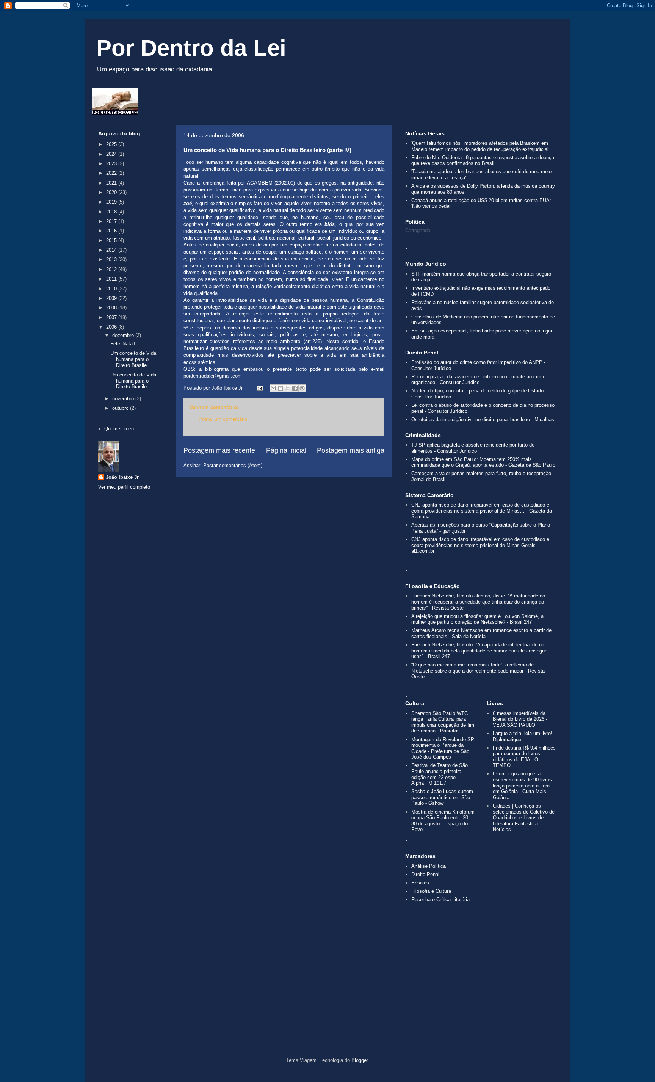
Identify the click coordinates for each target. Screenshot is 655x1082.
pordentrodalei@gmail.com (212, 376)
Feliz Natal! (122, 344)
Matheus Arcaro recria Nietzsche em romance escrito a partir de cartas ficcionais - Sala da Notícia (481, 633)
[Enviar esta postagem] (259, 388)
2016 (112, 231)
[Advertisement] (327, 993)
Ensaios (420, 883)
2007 (112, 317)
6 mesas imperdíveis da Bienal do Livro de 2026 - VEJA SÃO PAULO (520, 719)
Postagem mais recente (219, 450)
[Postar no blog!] (280, 388)
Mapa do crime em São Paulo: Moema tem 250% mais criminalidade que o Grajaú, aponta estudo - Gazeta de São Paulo (483, 462)
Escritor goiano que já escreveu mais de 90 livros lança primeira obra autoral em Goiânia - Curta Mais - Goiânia (522, 785)
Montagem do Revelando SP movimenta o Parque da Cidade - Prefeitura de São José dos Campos (442, 748)
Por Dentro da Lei (191, 48)
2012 (112, 269)
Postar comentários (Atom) (232, 465)
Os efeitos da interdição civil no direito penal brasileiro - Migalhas (482, 419)
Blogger (359, 1060)
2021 (112, 183)
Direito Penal (425, 874)
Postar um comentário (223, 419)
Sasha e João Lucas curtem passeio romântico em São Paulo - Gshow (442, 797)
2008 (112, 307)
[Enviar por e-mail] (273, 388)
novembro (123, 398)
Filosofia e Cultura (431, 891)
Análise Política (428, 866)
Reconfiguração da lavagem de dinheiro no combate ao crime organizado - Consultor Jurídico (478, 380)
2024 (112, 154)
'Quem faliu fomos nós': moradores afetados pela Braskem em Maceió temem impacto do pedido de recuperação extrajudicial (479, 146)
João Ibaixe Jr (122, 477)
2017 (112, 221)
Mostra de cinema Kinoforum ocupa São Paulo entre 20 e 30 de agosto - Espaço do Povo (443, 821)
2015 (112, 240)
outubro (121, 408)
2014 (112, 250)
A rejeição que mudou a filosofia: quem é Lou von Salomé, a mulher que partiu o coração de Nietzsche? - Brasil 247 (477, 619)
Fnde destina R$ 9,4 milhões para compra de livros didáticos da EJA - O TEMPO (524, 756)
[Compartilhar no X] (287, 388)
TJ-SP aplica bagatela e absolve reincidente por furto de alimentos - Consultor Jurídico (472, 448)
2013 (112, 259)
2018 (112, 212)
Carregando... (420, 230)
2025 (112, 144)
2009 (112, 298)
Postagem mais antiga (350, 450)
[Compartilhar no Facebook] (295, 388)
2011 (112, 279)
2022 (112, 173)
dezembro (123, 335)
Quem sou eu (119, 428)
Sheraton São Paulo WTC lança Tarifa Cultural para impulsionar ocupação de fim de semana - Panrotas (442, 722)
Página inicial (286, 450)
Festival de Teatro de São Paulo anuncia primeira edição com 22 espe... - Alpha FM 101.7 (439, 774)
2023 (112, 163)
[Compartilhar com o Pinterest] (302, 388)
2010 (112, 289)
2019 (112, 202)
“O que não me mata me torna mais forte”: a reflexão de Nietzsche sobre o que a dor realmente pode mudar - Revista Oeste (478, 670)
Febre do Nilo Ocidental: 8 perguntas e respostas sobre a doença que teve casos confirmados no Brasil (482, 160)
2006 (112, 327)
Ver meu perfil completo (124, 487)
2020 (112, 192)
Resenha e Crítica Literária (440, 899)
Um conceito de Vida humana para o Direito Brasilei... (133, 359)
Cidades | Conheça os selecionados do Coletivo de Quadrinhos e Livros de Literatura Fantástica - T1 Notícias (524, 817)
